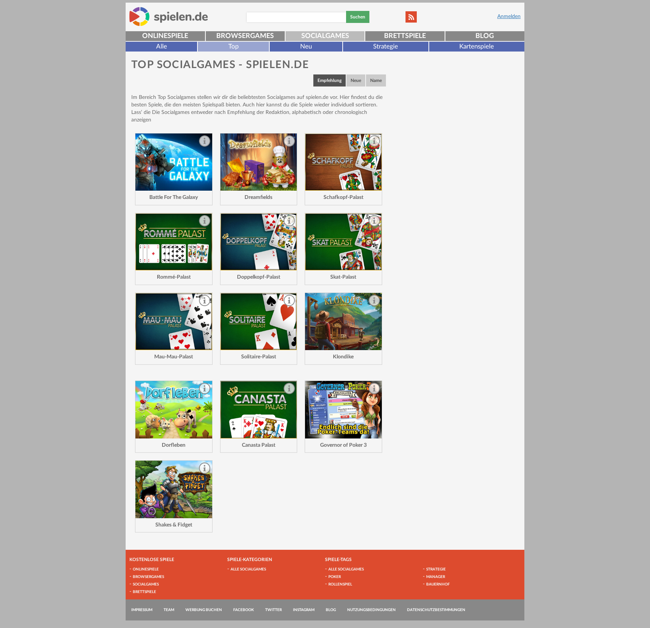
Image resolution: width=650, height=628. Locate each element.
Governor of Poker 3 (343, 445)
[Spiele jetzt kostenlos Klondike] (343, 321)
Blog (484, 36)
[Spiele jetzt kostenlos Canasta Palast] (258, 409)
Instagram (303, 610)
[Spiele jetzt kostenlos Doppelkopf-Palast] (258, 242)
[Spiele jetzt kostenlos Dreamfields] (258, 162)
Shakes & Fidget (173, 525)
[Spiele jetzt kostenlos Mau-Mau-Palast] (173, 321)
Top (233, 46)
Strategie (385, 46)
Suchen (357, 17)
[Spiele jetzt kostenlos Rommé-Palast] (173, 242)
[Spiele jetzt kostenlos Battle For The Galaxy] (173, 162)
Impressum (141, 610)
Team (169, 610)
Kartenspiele (476, 46)
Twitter (273, 610)
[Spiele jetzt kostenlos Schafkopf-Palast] (343, 162)
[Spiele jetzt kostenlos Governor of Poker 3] (343, 409)
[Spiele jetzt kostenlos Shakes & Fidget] (173, 489)
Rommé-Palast (174, 277)
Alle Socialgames (248, 569)
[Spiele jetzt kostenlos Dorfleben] (173, 409)
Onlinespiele (165, 36)
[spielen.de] (168, 16)
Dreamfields (258, 197)
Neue (356, 80)
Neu (306, 46)
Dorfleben (173, 445)
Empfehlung (329, 80)
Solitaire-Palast (258, 357)
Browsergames (245, 36)
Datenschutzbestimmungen (436, 610)
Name (376, 80)
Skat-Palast (343, 277)
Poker (334, 577)
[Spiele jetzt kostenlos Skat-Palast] (343, 242)
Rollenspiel (340, 584)
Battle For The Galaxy (173, 197)
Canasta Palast (258, 445)
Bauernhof (438, 584)
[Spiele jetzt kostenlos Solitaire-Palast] (258, 321)
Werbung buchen (203, 610)
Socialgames (325, 36)
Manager (435, 577)
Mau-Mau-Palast (173, 357)
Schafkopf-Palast (343, 197)
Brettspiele (405, 36)
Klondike (343, 357)
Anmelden (509, 16)
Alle (161, 46)
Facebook (243, 610)
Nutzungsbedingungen (371, 610)
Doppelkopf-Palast (258, 277)
